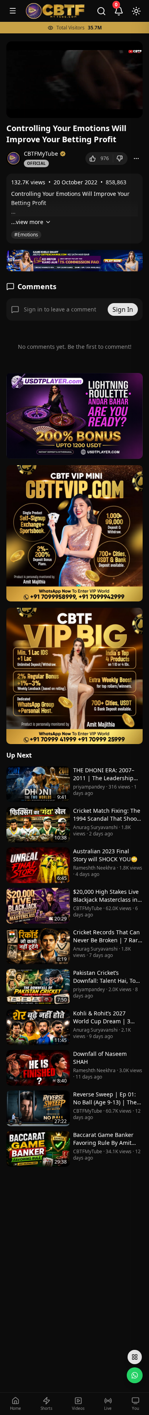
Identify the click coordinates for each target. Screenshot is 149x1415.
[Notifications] (118, 11)
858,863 (116, 182)
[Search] (101, 11)
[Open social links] (135, 1357)
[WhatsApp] (135, 1375)
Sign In (122, 309)
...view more (27, 222)
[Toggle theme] (136, 11)
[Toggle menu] (12, 10)
